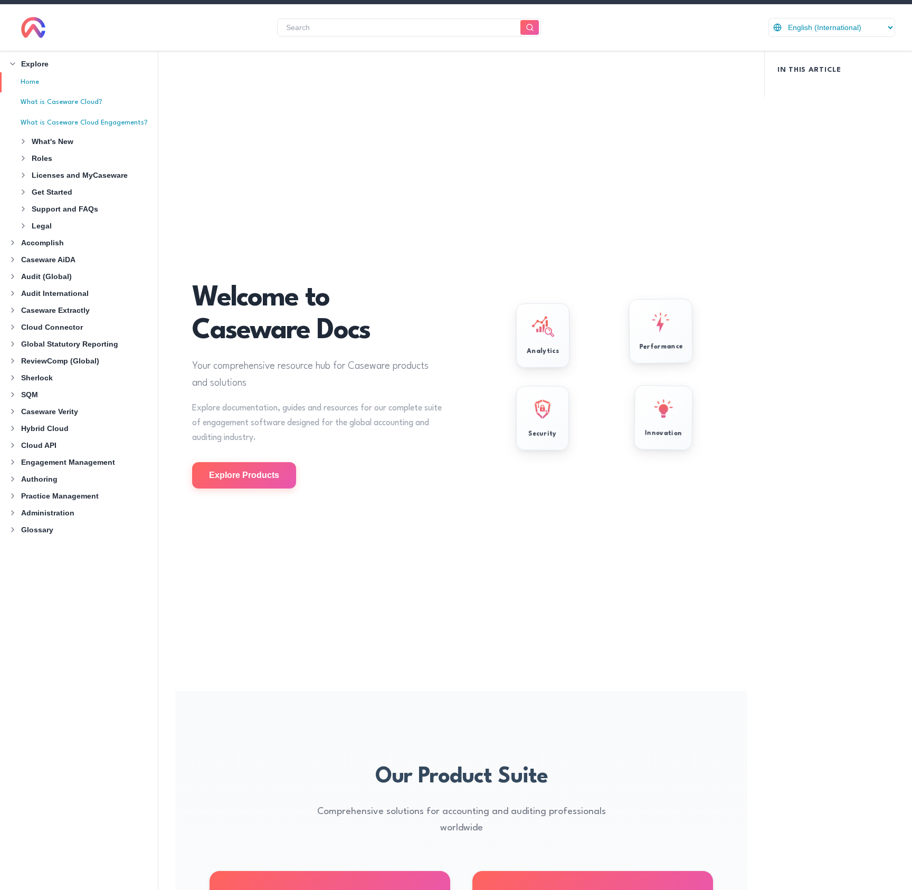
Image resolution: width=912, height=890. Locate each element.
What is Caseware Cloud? (61, 102)
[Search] (529, 27)
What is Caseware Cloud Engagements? (84, 122)
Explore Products (244, 475)
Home (30, 82)
